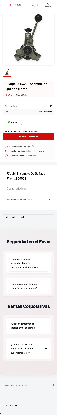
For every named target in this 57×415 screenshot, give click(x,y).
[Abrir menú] (4, 5)
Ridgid (9, 95)
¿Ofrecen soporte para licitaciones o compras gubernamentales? (22, 348)
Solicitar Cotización (28, 136)
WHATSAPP (15, 122)
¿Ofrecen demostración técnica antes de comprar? (24, 325)
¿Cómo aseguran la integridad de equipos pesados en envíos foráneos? (25, 263)
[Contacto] (38, 5)
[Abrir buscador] (33, 5)
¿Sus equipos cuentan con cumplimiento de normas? (24, 286)
